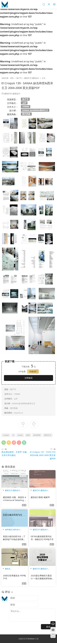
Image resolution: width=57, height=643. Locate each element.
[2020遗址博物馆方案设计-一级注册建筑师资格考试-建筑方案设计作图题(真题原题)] (42, 557)
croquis (6, 435)
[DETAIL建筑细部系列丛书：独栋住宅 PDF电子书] (42, 518)
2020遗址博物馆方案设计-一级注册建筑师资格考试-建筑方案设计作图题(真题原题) (42, 577)
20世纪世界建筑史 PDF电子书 (14, 577)
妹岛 (28, 435)
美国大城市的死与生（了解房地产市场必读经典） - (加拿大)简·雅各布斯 (14, 538)
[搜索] (43, 4)
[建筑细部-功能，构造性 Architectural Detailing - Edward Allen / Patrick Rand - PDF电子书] (14, 479)
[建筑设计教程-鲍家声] (42, 479)
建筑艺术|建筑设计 (12, 93)
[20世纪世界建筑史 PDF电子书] (14, 557)
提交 (48, 626)
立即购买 (28, 378)
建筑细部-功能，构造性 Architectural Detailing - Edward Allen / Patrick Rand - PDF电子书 (14, 499)
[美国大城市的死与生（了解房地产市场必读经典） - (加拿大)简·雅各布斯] (14, 518)
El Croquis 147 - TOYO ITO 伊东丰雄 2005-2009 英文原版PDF (43, 455)
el (13, 435)
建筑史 (7, 568)
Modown (31, 638)
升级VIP (32, 371)
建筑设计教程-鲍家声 (40, 497)
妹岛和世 (36, 435)
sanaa (20, 435)
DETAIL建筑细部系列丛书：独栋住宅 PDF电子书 (42, 538)
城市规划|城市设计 (12, 529)
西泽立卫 (47, 435)
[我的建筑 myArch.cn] (4, 4)
